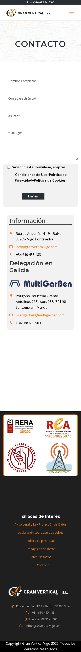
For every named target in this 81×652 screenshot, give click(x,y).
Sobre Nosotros (40, 557)
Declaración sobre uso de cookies (40, 532)
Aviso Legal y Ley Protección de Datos (40, 524)
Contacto (43, 565)
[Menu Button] (71, 12)
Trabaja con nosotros (40, 549)
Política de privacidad (40, 541)
